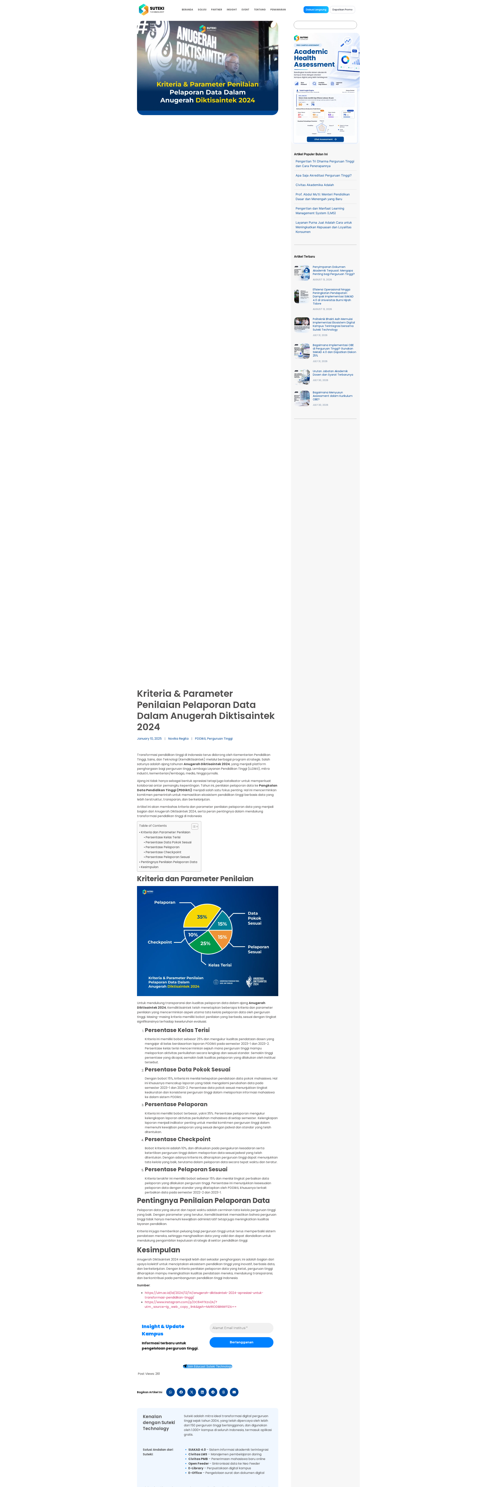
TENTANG (260, 9)
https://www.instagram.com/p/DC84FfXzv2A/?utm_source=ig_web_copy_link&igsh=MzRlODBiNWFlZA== (191, 1304)
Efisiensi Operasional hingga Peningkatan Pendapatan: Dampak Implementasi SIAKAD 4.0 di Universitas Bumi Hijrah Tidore (333, 297)
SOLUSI (202, 9)
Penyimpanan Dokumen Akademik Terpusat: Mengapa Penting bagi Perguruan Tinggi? (334, 270)
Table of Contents (153, 825)
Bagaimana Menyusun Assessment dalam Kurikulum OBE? (333, 395)
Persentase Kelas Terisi (162, 837)
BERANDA (187, 9)
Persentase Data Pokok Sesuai (168, 842)
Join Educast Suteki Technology (209, 1366)
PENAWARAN (278, 9)
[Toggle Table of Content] (193, 826)
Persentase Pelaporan (162, 847)
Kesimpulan (149, 867)
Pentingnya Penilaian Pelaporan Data (169, 862)
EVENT (245, 9)
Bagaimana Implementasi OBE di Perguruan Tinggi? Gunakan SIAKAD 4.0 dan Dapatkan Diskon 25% (334, 350)
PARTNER (216, 9)
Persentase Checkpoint (163, 852)
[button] (170, 1392)
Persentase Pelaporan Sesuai (167, 857)
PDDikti (200, 738)
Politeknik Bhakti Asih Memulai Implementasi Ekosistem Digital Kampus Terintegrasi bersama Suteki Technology (334, 324)
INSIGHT (232, 9)
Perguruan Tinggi (220, 738)
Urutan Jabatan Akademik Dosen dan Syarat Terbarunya (333, 373)
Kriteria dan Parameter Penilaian (165, 832)
